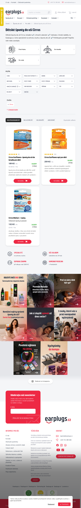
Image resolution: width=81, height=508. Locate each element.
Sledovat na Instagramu (42, 381)
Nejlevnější (28, 120)
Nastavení (51, 504)
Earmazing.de (41, 486)
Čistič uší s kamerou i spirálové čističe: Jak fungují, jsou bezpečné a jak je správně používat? (41, 442)
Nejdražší (40, 120)
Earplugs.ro (57, 486)
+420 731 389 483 (65, 440)
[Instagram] (61, 444)
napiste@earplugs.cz (66, 436)
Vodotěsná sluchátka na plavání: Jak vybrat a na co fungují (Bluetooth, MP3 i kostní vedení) (41, 455)
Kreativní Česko (10, 466)
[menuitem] (10, 18)
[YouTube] (58, 449)
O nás (7, 2)
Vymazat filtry (13, 110)
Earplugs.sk (24, 486)
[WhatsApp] (65, 444)
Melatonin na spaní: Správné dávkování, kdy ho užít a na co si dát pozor (41, 449)
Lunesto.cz (65, 486)
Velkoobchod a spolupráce (14, 457)
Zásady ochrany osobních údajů (15, 445)
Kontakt (13, 2)
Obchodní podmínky (24, 2)
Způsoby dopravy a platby (14, 454)
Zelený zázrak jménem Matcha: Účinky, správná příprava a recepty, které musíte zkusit (41, 468)
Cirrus (11, 104)
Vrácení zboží (10, 448)
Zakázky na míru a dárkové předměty (14, 461)
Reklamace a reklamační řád (14, 451)
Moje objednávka (11, 472)
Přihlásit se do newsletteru (23, 418)
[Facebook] (57, 444)
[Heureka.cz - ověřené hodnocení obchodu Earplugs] (40, 493)
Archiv (35, 480)
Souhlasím (65, 504)
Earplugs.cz (16, 486)
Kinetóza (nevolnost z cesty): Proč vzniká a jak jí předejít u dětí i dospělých (41, 462)
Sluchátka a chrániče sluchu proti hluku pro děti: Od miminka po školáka (41, 436)
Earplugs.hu (32, 486)
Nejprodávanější (13, 120)
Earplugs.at (49, 486)
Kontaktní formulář (65, 456)
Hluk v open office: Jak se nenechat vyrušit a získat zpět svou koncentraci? (41, 474)
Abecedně (51, 120)
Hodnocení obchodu (12, 469)
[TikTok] (62, 449)
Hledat (48, 12)
